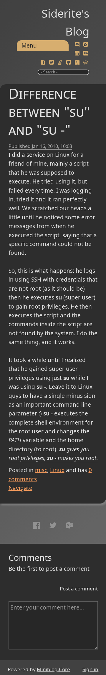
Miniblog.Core (53, 669)
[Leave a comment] (85, 62)
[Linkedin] (77, 53)
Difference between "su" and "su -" (49, 111)
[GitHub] (68, 62)
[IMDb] (85, 53)
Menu (29, 45)
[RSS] (85, 45)
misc (41, 470)
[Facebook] (43, 62)
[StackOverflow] (60, 62)
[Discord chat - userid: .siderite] (77, 44)
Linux (57, 470)
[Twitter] (51, 62)
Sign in (90, 669)
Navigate (20, 488)
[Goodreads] (77, 62)
